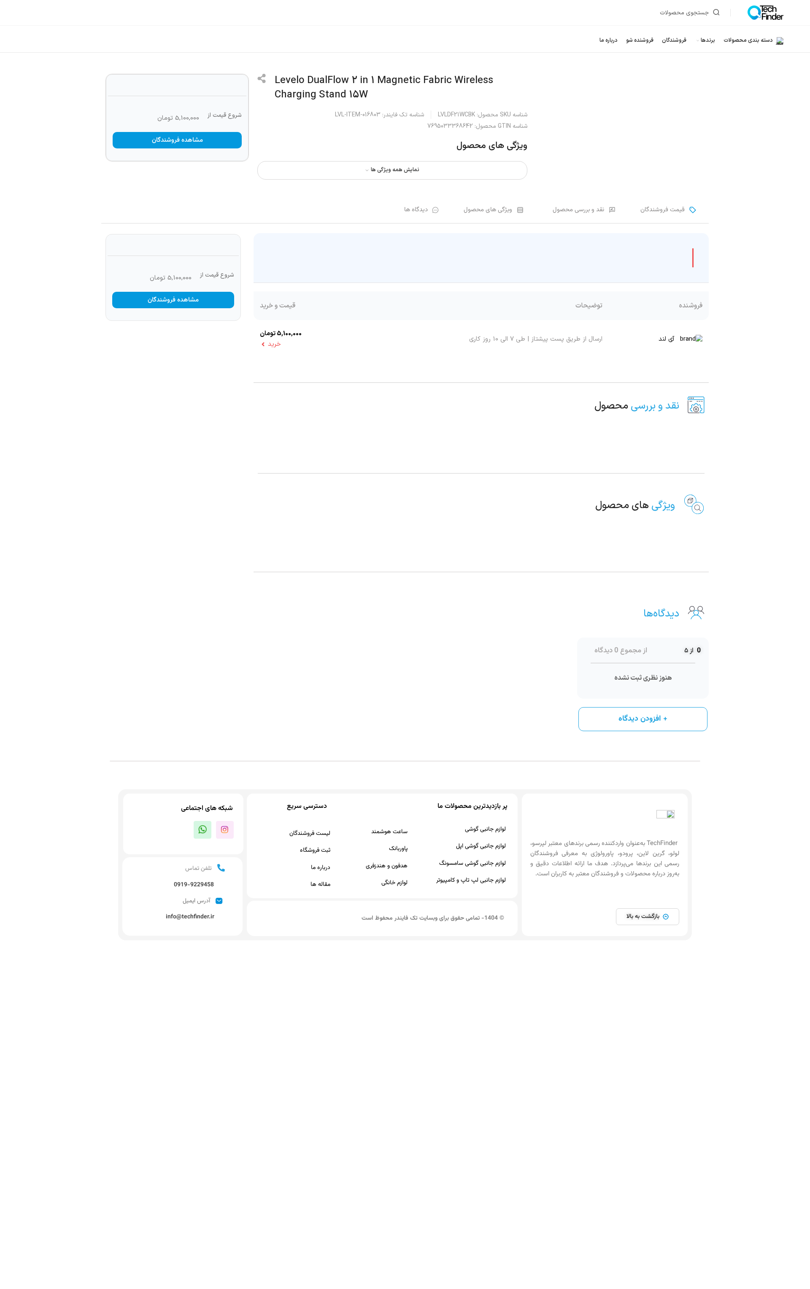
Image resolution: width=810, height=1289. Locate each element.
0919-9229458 (194, 885)
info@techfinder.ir (190, 917)
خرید (274, 344)
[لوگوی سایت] (765, 12)
